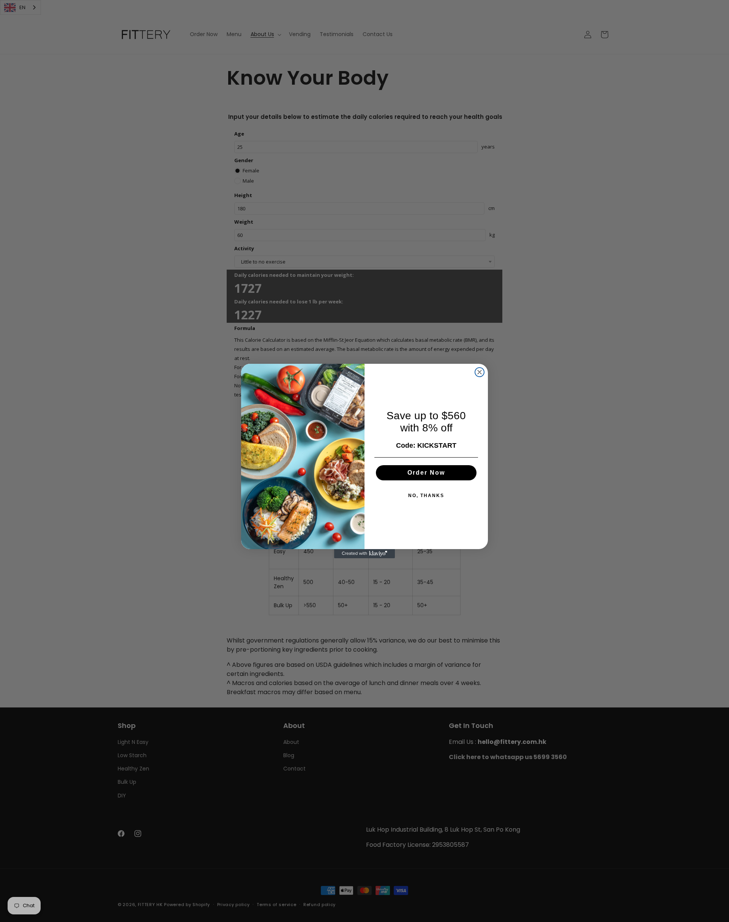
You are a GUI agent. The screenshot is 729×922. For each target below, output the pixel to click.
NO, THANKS (426, 495)
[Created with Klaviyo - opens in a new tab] (364, 553)
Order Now (426, 472)
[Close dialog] (479, 372)
